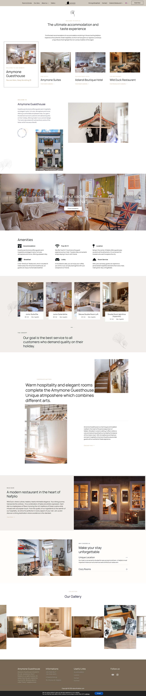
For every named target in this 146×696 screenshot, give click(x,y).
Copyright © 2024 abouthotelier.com (73, 688)
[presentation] (20, 307)
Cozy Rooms (85, 569)
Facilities (76, 681)
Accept (99, 693)
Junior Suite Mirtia (60, 314)
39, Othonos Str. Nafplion (53, 680)
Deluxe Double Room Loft (88, 314)
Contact (76, 678)
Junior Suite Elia (32, 314)
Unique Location (87, 557)
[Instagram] (117, 675)
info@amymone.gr (51, 677)
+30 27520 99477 (51, 672)
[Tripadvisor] (113, 675)
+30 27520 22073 (51, 674)
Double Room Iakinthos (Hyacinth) (117, 315)
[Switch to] (126, 3)
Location (76, 675)
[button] (137, 3)
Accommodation (79, 672)
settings (87, 694)
